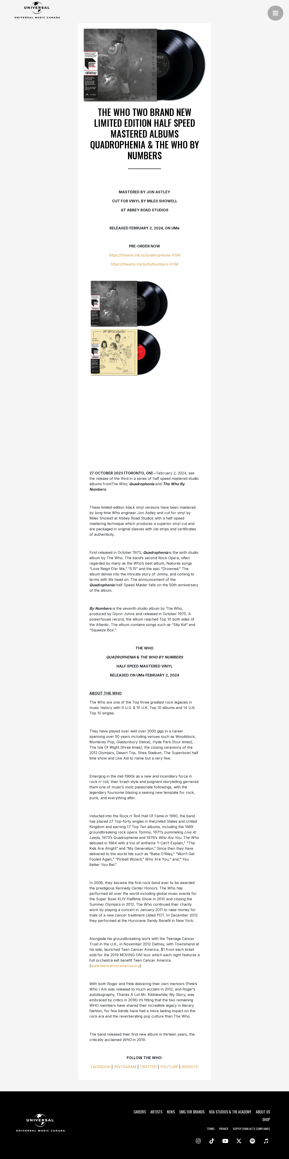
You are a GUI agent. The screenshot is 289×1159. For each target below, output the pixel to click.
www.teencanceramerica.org (115, 965)
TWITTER (148, 1066)
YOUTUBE (169, 1066)
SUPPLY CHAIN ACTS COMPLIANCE (251, 1129)
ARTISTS (156, 1112)
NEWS (171, 1112)
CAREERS (140, 1112)
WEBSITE (190, 1066)
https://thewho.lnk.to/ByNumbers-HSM (144, 264)
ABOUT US (263, 1112)
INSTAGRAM (125, 1066)
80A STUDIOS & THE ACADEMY (230, 1112)
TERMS (210, 1129)
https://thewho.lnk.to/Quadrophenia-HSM (144, 255)
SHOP (266, 1119)
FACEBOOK (100, 1066)
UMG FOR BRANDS (192, 1112)
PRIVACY (223, 1129)
